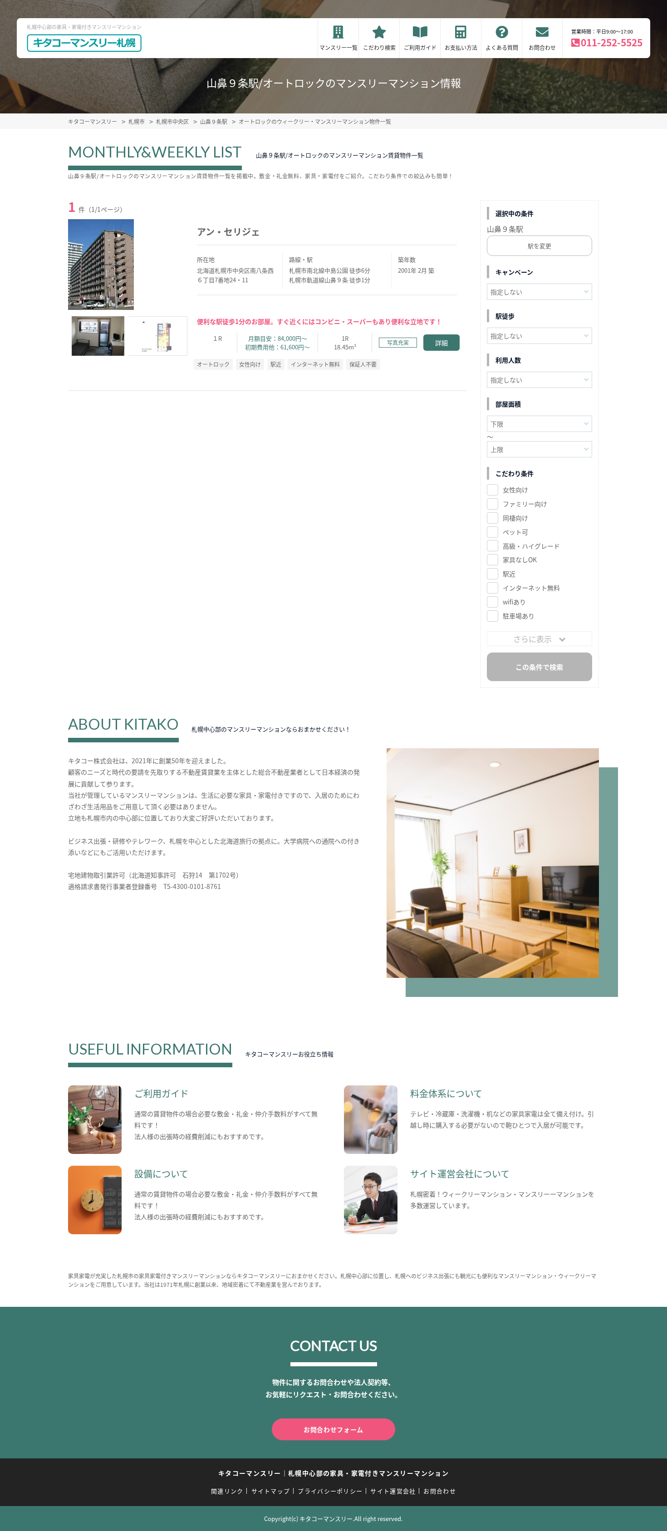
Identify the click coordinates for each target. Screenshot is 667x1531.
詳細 (441, 342)
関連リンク (227, 1491)
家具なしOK (520, 559)
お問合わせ (542, 47)
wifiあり (514, 601)
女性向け (515, 489)
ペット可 (515, 531)
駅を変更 (539, 245)
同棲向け (515, 517)
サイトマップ (270, 1491)
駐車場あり (519, 615)
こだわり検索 (379, 47)
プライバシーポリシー (330, 1491)
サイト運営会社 (393, 1491)
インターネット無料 (531, 587)
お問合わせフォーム (333, 1429)
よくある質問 (502, 47)
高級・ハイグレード (531, 545)
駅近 (509, 573)
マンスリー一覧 (338, 47)
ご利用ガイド (420, 47)
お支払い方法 (461, 47)
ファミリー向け (525, 503)
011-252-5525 (611, 42)
